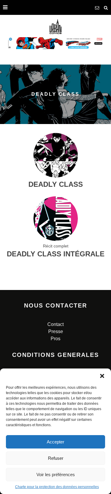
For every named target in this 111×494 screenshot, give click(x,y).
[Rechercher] (106, 7)
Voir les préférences (55, 474)
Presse (55, 331)
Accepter (55, 441)
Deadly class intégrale (55, 254)
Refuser (55, 458)
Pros (55, 338)
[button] (102, 376)
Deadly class (55, 184)
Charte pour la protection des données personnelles (57, 487)
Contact (55, 324)
